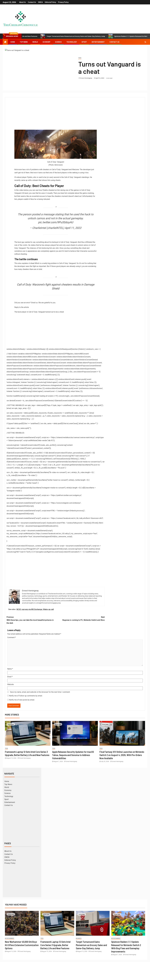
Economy (46, 42)
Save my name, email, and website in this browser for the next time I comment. (40, 692)
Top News (24, 42)
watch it (27, 199)
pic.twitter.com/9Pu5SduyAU (55, 222)
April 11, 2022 (73, 228)
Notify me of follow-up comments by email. (25, 696)
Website (10, 684)
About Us (22, 2)
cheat (32, 263)
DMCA (40, 2)
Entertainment (98, 42)
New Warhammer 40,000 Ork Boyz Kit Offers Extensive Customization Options (22, 945)
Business (78, 938)
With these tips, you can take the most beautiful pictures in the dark (30, 620)
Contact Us (32, 2)
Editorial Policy (50, 2)
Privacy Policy (63, 2)
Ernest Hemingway (86, 78)
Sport (84, 42)
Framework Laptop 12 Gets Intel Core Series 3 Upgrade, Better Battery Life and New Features (55, 945)
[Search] (145, 42)
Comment (11, 637)
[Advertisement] (55, 113)
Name (10, 669)
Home (12, 42)
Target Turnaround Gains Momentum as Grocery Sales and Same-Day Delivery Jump (49, 36)
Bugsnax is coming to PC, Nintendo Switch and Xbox (83, 618)
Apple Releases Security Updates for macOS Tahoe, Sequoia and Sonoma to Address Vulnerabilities (73, 755)
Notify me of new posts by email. (22, 700)
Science (58, 42)
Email (10, 677)
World (35, 42)
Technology (71, 42)
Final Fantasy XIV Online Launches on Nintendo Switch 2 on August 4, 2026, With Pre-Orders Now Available (121, 755)
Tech (79, 58)
